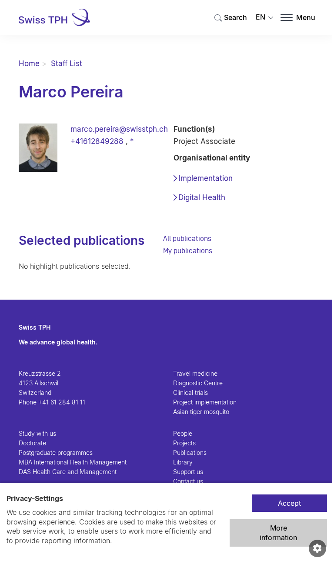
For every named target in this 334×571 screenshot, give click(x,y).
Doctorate (32, 443)
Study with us (37, 433)
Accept (289, 503)
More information (278, 533)
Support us (188, 471)
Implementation (205, 178)
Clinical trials (190, 392)
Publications (190, 452)
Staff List (66, 63)
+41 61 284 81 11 (61, 402)
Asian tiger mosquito (201, 411)
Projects (184, 443)
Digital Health (201, 197)
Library (183, 462)
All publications (187, 238)
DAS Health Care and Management (68, 471)
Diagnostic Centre (198, 383)
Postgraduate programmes (56, 452)
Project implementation (205, 402)
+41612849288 (97, 141)
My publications (187, 250)
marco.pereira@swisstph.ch (119, 129)
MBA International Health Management (73, 462)
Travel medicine (195, 373)
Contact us (188, 481)
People (182, 433)
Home (29, 63)
